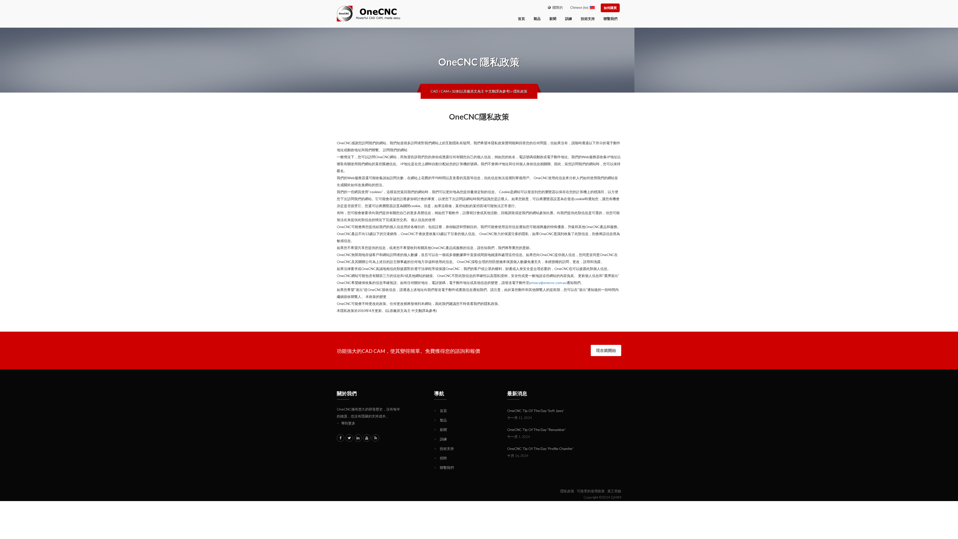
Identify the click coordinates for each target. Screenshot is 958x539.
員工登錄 (614, 491)
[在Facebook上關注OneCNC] (340, 438)
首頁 (440, 410)
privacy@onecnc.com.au (548, 282)
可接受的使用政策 (591, 491)
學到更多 (346, 423)
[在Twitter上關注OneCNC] (349, 438)
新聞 (552, 18)
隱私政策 (520, 91)
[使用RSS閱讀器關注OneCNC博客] (375, 438)
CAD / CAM (440, 91)
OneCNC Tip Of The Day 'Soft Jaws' (535, 410)
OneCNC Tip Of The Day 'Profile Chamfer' (540, 448)
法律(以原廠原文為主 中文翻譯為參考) (481, 91)
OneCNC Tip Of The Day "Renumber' (536, 429)
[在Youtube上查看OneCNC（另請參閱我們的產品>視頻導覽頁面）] (366, 438)
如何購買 (610, 8)
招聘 (440, 458)
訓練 (568, 18)
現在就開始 (606, 350)
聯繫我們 (610, 18)
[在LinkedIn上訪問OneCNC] (358, 438)
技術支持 (588, 18)
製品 (537, 18)
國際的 (557, 7)
